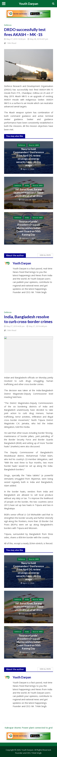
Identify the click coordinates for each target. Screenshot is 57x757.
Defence (8, 25)
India (27, 185)
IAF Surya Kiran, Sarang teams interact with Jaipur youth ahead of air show (29, 192)
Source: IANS (34, 145)
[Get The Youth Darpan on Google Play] (35, 13)
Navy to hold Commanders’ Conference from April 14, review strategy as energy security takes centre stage (28, 157)
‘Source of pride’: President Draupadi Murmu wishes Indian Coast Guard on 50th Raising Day (29, 228)
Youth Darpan (28, 4)
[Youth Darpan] (10, 13)
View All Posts (45, 255)
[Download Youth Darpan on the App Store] (45, 13)
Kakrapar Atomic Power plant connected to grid (28, 727)
